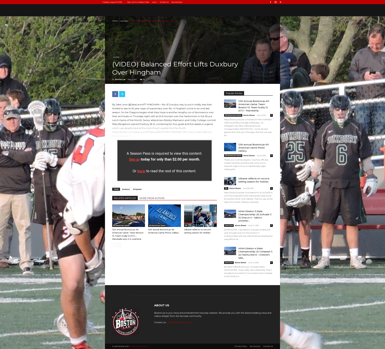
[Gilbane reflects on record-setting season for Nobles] (200, 215)
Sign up (134, 159)
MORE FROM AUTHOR (152, 198)
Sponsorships (176, 2)
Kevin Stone (249, 115)
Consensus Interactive (138, 346)
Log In (154, 2)
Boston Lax (120, 79)
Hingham (137, 189)
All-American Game (121, 226)
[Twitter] (280, 2)
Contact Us (164, 2)
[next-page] (119, 245)
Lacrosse (124, 21)
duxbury (126, 189)
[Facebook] (270, 2)
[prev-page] (114, 245)
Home (114, 21)
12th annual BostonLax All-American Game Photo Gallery (254, 147)
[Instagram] (275, 2)
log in (141, 171)
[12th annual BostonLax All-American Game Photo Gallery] (164, 215)
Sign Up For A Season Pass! (138, 2)
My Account (255, 346)
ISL (186, 226)
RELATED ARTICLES (125, 198)
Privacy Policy (241, 346)
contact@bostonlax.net (179, 322)
